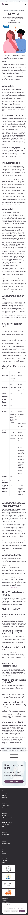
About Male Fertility (5, 834)
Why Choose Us (5, 793)
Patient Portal (15, 1)
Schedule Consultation (6, 805)
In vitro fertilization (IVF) (7, 212)
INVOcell (3, 826)
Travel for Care (4, 797)
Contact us (16, 602)
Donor (3, 829)
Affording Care (4, 858)
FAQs (3, 855)
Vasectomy (4, 841)
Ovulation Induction (5, 820)
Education (4, 853)
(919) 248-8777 (22, 1)
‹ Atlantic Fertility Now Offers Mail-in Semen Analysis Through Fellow (14, 748)
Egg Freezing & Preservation (7, 817)
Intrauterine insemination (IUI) (8, 64)
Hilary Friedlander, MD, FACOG (14, 22)
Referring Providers (7, 1)
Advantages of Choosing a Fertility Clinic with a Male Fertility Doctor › (14, 750)
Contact (3, 862)
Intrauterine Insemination (6, 822)
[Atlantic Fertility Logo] (6, 4)
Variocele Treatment (6, 845)
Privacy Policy (4, 900)
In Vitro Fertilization (5, 824)
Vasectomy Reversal (6, 843)
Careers (3, 799)
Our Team (4, 795)
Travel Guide (4, 860)
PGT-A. (15, 587)
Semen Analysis (5, 836)
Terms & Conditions (6, 902)
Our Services (4, 813)
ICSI (12, 587)
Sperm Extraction (5, 839)
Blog (2, 851)
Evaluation (4, 815)
